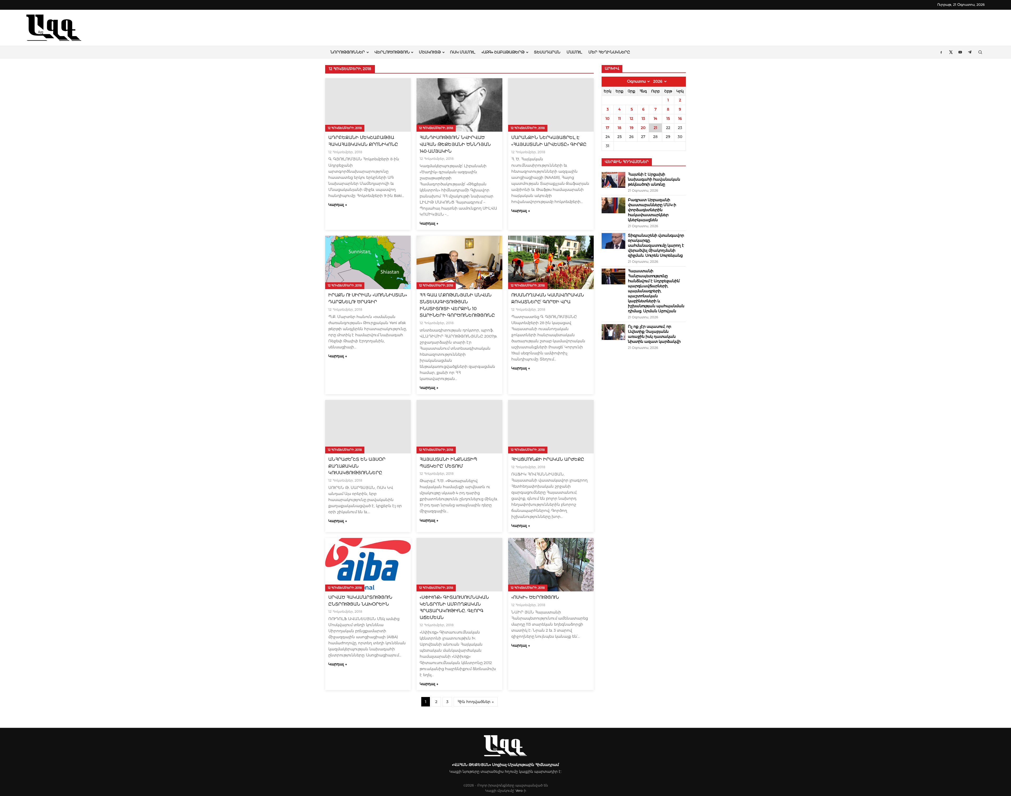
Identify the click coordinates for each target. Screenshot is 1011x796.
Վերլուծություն (392, 52)
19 (631, 128)
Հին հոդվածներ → (475, 701)
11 (619, 118)
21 (655, 128)
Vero (519, 791)
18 (619, 128)
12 (631, 118)
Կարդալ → (337, 204)
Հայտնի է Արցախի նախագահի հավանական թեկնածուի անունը (654, 179)
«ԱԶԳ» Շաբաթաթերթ (503, 52)
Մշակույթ (430, 52)
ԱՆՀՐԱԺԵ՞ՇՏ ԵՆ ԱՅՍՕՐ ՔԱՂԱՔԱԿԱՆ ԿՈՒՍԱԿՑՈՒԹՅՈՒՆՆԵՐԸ (356, 466)
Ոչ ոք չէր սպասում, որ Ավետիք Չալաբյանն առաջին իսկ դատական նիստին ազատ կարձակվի (654, 334)
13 (643, 118)
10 (607, 118)
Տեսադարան (547, 52)
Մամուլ (574, 52)
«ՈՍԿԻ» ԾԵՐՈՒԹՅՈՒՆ (535, 597)
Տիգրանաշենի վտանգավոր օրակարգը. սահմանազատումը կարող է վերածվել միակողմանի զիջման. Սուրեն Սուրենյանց (656, 245)
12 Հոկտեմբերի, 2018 (345, 128)
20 (643, 128)
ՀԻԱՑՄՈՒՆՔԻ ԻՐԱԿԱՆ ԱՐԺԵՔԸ (547, 459)
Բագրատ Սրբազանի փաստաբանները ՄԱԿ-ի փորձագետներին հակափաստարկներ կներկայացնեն (652, 209)
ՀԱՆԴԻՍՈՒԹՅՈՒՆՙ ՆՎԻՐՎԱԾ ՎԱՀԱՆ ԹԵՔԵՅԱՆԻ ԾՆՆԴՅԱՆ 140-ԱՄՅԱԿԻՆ (455, 144)
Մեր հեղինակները (609, 52)
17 (607, 128)
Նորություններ (347, 52)
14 (655, 118)
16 (680, 118)
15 (668, 118)
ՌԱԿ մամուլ (462, 52)
